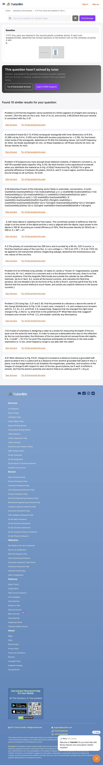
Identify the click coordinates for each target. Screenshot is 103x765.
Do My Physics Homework (18, 536)
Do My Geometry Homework (19, 523)
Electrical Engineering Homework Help (23, 498)
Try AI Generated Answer (33, 125)
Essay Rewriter (14, 618)
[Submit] (10, 18)
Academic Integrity (15, 665)
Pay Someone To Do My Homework (22, 463)
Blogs (10, 636)
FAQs (10, 640)
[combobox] (39, 18)
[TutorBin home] (15, 4)
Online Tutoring (14, 442)
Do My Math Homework (17, 519)
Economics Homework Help (19, 511)
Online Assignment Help (17, 438)
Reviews (11, 657)
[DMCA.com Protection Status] (25, 717)
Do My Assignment (15, 459)
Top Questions (14, 670)
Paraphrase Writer (15, 622)
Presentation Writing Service (19, 430)
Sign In (85, 4)
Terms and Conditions (16, 653)
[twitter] (93, 393)
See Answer (11, 125)
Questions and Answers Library (20, 447)
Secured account (14, 610)
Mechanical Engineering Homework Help (24, 502)
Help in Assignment (15, 575)
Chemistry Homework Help (18, 486)
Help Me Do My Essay (16, 571)
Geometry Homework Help (18, 566)
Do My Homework (15, 455)
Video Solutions (14, 434)
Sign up (95, 4)
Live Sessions (13, 409)
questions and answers (22, 11)
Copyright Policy (14, 661)
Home (8, 11)
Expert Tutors (13, 584)
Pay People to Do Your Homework (21, 545)
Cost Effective (13, 601)
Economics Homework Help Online (21, 562)
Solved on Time (14, 605)
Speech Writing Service (17, 426)
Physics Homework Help (17, 481)
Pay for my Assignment (17, 550)
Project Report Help (16, 421)
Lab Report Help (14, 417)
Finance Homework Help (18, 494)
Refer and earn (14, 614)
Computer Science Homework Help (22, 507)
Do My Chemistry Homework (19, 528)
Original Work (13, 589)
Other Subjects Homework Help (20, 515)
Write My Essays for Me (17, 554)
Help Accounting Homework (19, 558)
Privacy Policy (13, 649)
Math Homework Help (16, 477)
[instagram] (88, 393)
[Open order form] (1, 8)
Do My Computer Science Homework (22, 532)
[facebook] (79, 393)
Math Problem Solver (16, 451)
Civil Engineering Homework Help (21, 490)
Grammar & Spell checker (18, 626)
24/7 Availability (14, 597)
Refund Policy (13, 644)
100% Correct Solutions (17, 593)
